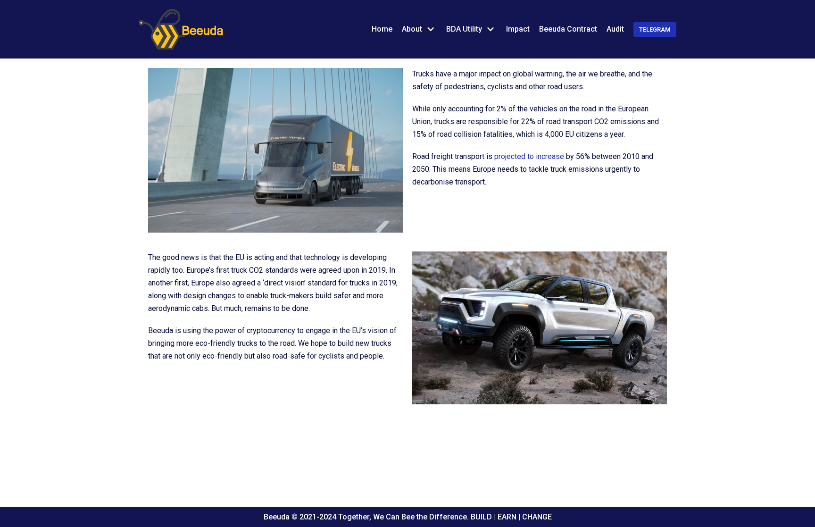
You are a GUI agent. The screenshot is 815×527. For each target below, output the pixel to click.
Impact (518, 29)
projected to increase (529, 156)
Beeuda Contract (568, 29)
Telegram (655, 29)
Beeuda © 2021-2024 (301, 516)
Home (382, 29)
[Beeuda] (181, 29)
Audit (615, 29)
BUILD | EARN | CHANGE (510, 516)
